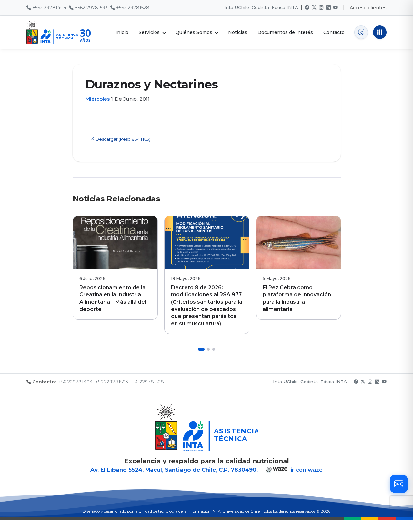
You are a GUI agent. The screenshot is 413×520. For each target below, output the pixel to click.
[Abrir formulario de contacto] (399, 484)
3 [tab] (213, 349)
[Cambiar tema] (361, 32)
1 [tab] (201, 349)
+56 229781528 (147, 382)
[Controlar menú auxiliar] (380, 32)
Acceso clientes (368, 8)
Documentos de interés (285, 32)
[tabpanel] (115, 267)
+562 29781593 (91, 8)
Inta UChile (236, 7)
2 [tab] (208, 349)
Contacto (334, 32)
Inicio (122, 32)
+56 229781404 (75, 382)
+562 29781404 (49, 8)
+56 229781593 (111, 382)
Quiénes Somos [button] (194, 32)
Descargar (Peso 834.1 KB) (122, 139)
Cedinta (260, 7)
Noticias (237, 32)
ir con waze (306, 469)
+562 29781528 (132, 8)
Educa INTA (285, 7)
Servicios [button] (149, 32)
